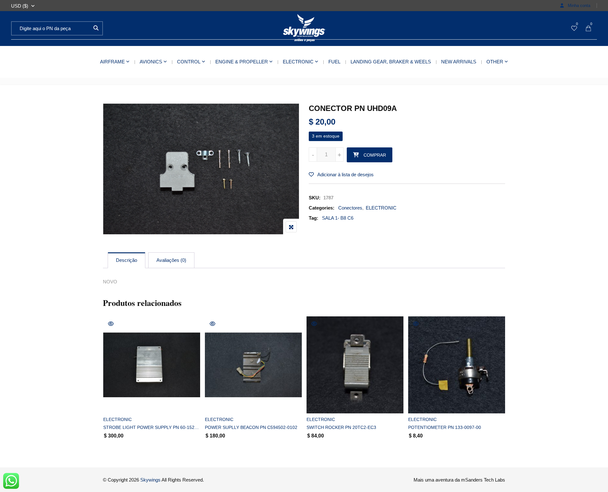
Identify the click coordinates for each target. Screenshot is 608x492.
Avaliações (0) (171, 260)
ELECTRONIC (298, 61)
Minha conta (578, 5)
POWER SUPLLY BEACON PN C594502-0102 (251, 427)
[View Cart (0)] (588, 28)
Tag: (313, 218)
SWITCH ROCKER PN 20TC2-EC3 (341, 427)
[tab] (126, 260)
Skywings (150, 479)
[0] (574, 28)
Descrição (126, 260)
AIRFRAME (112, 61)
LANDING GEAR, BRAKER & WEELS (391, 61)
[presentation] (107, 388)
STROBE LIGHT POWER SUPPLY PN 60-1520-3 (151, 427)
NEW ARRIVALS (458, 61)
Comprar (375, 155)
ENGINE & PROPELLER (241, 61)
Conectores (350, 207)
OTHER (494, 61)
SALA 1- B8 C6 (337, 218)
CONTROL (188, 61)
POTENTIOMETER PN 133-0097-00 (444, 427)
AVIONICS (151, 61)
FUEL (334, 61)
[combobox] (19, 6)
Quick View (111, 323)
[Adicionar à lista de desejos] (115, 403)
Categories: (321, 207)
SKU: (314, 197)
